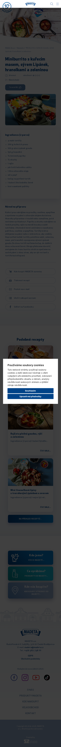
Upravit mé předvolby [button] (30, 396)
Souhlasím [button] (30, 390)
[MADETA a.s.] (30, 4)
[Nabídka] (7, 6)
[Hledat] (51, 3)
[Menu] (57, 4)
